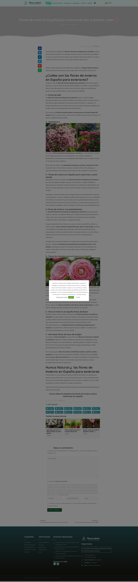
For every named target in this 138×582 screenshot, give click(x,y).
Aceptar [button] (71, 297)
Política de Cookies (61, 297)
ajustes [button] (78, 297)
